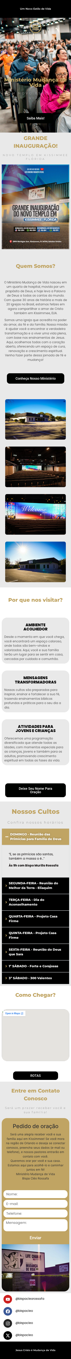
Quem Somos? (35, 266)
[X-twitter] (7, 1335)
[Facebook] (7, 1311)
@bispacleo (24, 1311)
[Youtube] (7, 1299)
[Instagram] (7, 1323)
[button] (35, 27)
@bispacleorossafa (30, 1299)
